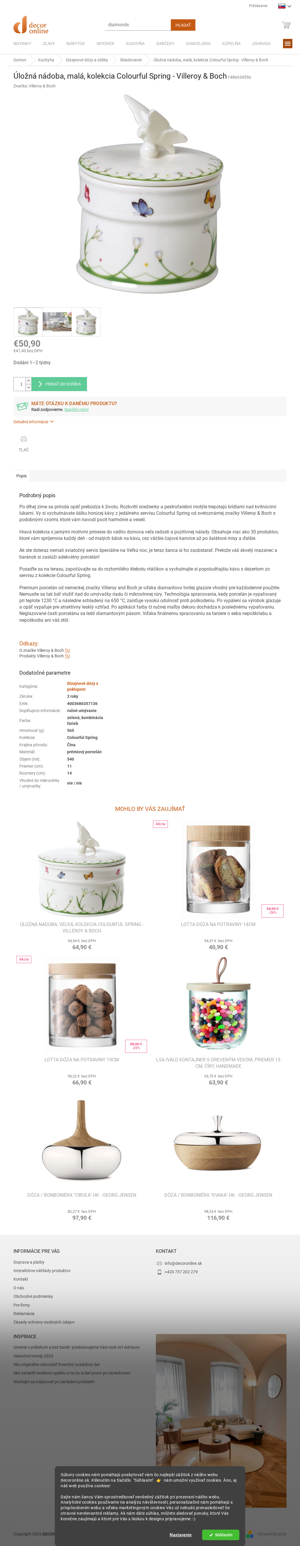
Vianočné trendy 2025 (31, 1356)
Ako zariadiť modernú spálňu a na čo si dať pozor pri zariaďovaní (69, 1373)
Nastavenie (179, 1535)
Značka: (32, 86)
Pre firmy (19, 1305)
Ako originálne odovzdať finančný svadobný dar (54, 1364)
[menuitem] (20, 43)
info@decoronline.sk (181, 1263)
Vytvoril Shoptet (269, 1534)
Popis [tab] (19, 476)
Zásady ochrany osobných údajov (42, 1322)
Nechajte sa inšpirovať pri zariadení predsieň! (52, 1381)
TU (65, 650)
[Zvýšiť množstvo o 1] (26, 380)
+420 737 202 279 (179, 1271)
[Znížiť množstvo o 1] (26, 387)
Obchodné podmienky (31, 1296)
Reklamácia (22, 1313)
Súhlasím (221, 1535)
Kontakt (18, 1279)
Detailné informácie (28, 421)
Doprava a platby (26, 1262)
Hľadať (181, 25)
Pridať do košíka (61, 384)
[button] (79, 943)
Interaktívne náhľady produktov (40, 1270)
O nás (16, 1288)
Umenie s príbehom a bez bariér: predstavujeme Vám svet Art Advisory (74, 1347)
